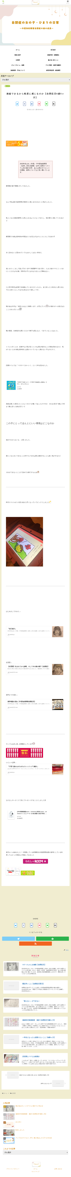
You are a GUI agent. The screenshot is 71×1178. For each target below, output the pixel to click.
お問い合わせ (58, 1169)
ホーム (35, 1169)
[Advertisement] (35, 125)
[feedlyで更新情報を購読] (52, 939)
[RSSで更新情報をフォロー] (35, 943)
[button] (65, 557)
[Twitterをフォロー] (18, 939)
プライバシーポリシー (12, 1169)
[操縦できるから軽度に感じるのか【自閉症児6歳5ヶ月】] (31, 104)
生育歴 (8, 86)
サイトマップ (35, 1171)
